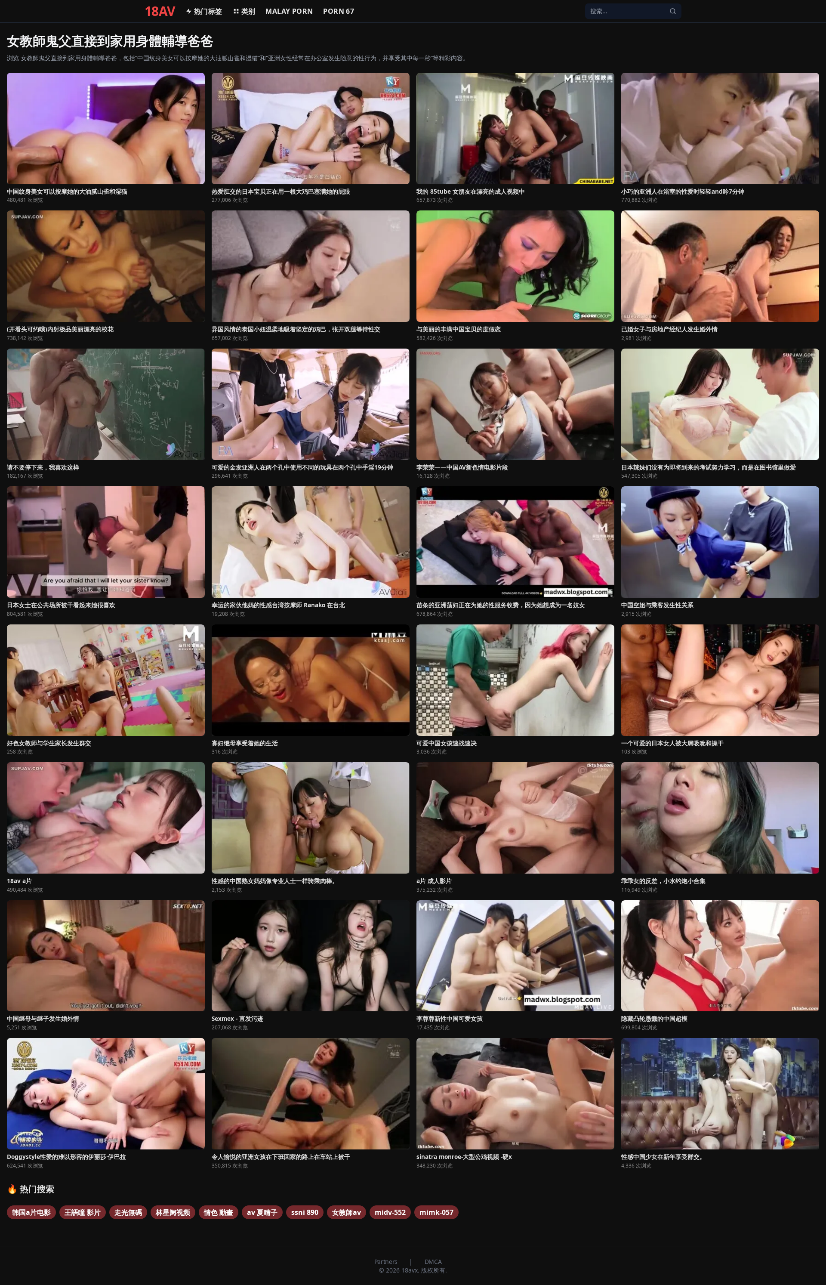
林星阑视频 (173, 1212)
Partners (386, 1261)
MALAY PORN (289, 11)
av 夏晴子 (262, 1212)
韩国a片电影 (31, 1212)
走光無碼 (128, 1212)
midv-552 (390, 1212)
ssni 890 (304, 1212)
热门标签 (208, 11)
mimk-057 (436, 1212)
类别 (248, 11)
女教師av (346, 1212)
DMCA (433, 1261)
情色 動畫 (218, 1212)
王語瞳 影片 (83, 1212)
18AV (160, 11)
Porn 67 (338, 11)
